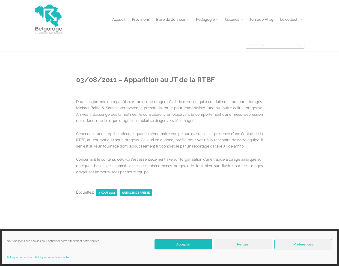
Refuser (243, 244)
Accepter (183, 244)
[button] (188, 19)
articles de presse (136, 192)
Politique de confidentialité (52, 257)
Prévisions (141, 19)
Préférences (303, 244)
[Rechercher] (299, 45)
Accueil (118, 19)
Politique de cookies (20, 257)
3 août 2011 (106, 192)
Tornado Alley (262, 19)
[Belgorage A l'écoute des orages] (48, 19)
